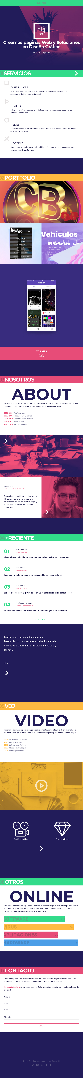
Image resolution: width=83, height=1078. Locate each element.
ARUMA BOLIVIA (21, 588)
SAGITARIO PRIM (21, 552)
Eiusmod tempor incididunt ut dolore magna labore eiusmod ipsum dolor (36, 557)
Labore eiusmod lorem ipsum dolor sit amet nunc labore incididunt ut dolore (38, 593)
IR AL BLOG (42, 619)
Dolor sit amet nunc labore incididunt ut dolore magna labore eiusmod (35, 611)
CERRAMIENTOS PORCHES (25, 606)
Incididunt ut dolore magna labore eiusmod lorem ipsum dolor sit (33, 575)
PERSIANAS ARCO (22, 570)
